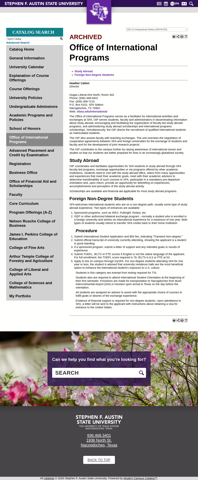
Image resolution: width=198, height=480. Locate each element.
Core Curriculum (24, 203)
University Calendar (26, 67)
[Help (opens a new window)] (186, 36)
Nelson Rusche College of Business (32, 223)
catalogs (49, 478)
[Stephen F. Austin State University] (44, 3)
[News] (159, 3)
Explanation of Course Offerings (29, 77)
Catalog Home (21, 49)
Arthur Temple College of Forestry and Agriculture (31, 258)
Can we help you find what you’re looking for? (99, 359)
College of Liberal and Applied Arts (28, 271)
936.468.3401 (99, 435)
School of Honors (25, 128)
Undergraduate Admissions (33, 106)
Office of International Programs (28, 139)
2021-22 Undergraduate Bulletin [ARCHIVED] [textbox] (147, 29)
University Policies (25, 98)
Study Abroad (84, 71)
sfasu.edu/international (92, 111)
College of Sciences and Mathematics (30, 285)
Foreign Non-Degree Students (94, 74)
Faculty (15, 194)
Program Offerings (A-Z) (30, 212)
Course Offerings (24, 89)
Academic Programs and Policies (31, 117)
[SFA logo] (99, 422)
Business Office (23, 172)
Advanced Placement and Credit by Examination (31, 152)
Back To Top (99, 460)
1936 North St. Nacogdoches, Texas (99, 442)
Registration (20, 164)
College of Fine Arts (26, 247)
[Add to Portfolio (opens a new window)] (174, 36)
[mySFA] (174, 4)
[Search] (191, 4)
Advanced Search (18, 42)
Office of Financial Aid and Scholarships (32, 183)
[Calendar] (166, 4)
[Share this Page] (178, 36)
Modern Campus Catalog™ (140, 478)
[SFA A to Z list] (184, 3)
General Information (27, 58)
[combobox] (157, 29)
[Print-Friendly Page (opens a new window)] (182, 36)
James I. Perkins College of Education (33, 236)
